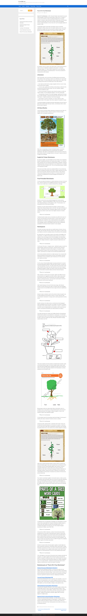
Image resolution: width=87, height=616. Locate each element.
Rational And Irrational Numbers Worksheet (48, 596)
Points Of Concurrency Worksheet (26, 31)
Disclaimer (27, 6)
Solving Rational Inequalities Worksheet (47, 585)
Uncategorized (41, 606)
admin (46, 12)
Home (20, 6)
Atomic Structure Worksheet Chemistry (47, 567)
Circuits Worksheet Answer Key (25, 29)
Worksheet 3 (45, 606)
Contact (23, 6)
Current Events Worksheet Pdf (45, 577)
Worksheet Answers (51, 606)
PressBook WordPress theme (50, 614)
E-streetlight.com (21, 1)
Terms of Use (38, 6)
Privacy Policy (32, 6)
